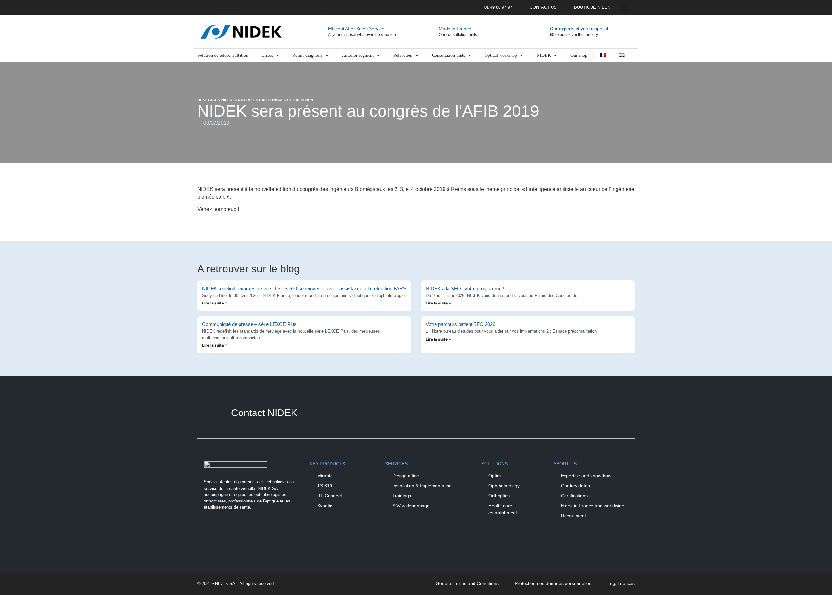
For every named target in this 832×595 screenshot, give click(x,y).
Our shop (578, 55)
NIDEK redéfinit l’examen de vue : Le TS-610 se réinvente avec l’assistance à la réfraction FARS (304, 288)
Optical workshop (501, 55)
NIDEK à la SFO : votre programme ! (465, 288)
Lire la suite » (215, 303)
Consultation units (448, 55)
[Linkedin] (230, 530)
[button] (625, 8)
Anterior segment (358, 55)
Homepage (207, 100)
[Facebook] (212, 530)
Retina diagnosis (307, 55)
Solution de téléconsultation (222, 55)
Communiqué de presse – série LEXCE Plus (249, 324)
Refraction (402, 55)
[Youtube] (248, 530)
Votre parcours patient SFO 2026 (460, 324)
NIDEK (544, 55)
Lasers (267, 55)
